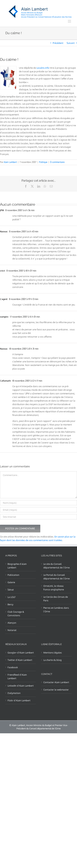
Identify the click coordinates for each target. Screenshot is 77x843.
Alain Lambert (10, 162)
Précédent (58, 43)
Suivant (71, 43)
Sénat (11, 589)
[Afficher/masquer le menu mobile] (70, 21)
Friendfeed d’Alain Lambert (17, 676)
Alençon (12, 622)
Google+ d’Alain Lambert (21, 652)
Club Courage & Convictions (16, 613)
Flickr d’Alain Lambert (19, 700)
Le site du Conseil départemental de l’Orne (56, 565)
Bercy (10, 604)
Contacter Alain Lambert (56, 682)
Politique (43, 162)
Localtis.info (43, 67)
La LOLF (12, 597)
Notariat (12, 630)
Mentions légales (52, 652)
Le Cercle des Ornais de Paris (55, 598)
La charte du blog (52, 660)
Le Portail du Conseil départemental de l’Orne (56, 576)
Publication (13, 574)
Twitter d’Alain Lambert (20, 660)
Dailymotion (14, 693)
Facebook (13, 667)
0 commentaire (57, 162)
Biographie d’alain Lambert (17, 565)
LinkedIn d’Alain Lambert (21, 685)
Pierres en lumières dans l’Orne (56, 609)
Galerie (11, 582)
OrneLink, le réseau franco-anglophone (53, 587)
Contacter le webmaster (56, 689)
